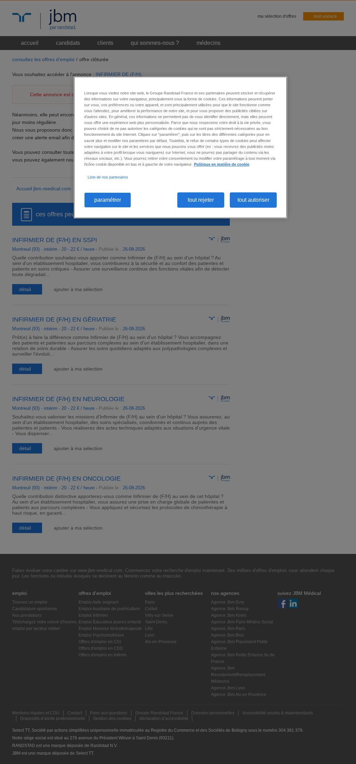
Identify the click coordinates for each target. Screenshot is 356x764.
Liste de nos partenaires (108, 177)
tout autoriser (253, 200)
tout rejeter (201, 200)
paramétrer (107, 200)
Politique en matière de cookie (221, 164)
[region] (180, 147)
